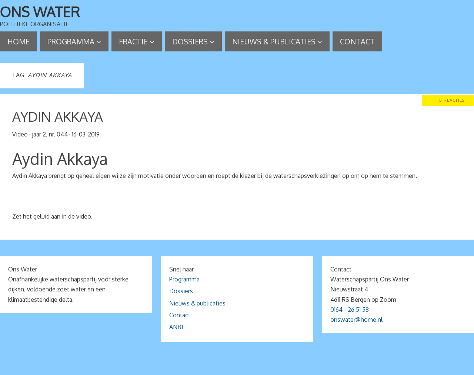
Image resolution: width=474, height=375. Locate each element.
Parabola (249, 366)
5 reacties (452, 100)
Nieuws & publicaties (197, 303)
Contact (179, 315)
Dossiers (181, 291)
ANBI (176, 327)
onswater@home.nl (356, 319)
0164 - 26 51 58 (349, 309)
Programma (184, 279)
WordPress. (280, 366)
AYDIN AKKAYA (57, 116)
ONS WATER (40, 11)
